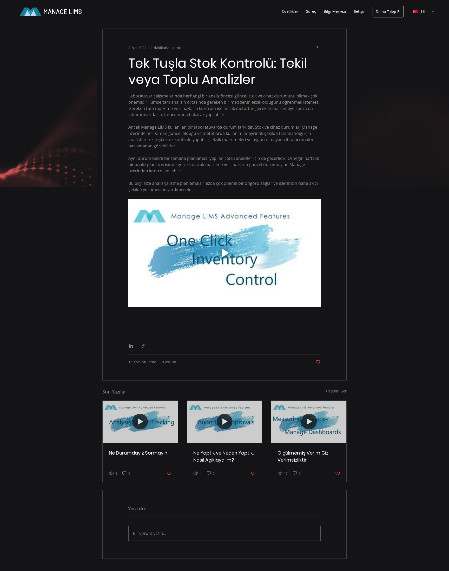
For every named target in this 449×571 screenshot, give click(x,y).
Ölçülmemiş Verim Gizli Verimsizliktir (304, 456)
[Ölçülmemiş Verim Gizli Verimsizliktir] (308, 422)
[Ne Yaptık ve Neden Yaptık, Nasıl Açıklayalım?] (224, 422)
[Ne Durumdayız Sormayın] (140, 422)
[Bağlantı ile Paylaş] (143, 345)
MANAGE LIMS (62, 11)
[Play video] (224, 253)
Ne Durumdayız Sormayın (138, 453)
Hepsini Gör (336, 391)
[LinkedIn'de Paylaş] (130, 345)
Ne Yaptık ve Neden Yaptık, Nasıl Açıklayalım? (223, 456)
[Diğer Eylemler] (317, 47)
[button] (290, 11)
